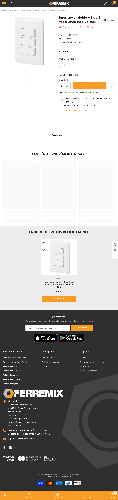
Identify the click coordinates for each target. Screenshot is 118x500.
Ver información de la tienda (76, 110)
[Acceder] (105, 3)
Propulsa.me (66, 476)
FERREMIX (72, 35)
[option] (28, 41)
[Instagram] (11, 447)
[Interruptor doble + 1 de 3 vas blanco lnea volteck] (59, 257)
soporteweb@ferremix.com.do (21, 439)
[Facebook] (4, 447)
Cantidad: (63, 80)
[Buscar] (12, 3)
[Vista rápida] (43, 249)
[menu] (4, 3)
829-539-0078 (14, 425)
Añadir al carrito (89, 86)
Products (14, 10)
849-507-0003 (14, 411)
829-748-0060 (43, 434)
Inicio (4, 10)
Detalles (57, 135)
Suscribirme (82, 328)
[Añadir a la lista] (43, 243)
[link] (112, 85)
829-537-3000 (41, 430)
